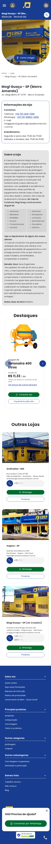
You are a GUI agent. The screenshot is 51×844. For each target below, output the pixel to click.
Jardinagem (10, 744)
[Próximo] (42, 363)
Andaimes (9, 715)
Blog (7, 790)
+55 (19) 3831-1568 (25, 114)
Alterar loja (7, 16)
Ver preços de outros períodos (22, 384)
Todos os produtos (13, 728)
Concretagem (11, 724)
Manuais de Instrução (15, 691)
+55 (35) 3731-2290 (25, 483)
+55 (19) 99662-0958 (28, 117)
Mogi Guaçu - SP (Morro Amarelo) (21, 13)
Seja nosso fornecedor (15, 687)
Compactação (11, 720)
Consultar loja (25, 394)
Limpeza (9, 748)
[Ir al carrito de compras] (46, 5)
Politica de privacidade (15, 695)
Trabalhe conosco (13, 782)
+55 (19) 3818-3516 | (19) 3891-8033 (28, 638)
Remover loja (20, 16)
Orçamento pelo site (24, 401)
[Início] (27, 5)
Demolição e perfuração (16, 765)
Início (4, 73)
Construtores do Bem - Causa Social (21, 699)
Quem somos (11, 683)
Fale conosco (10, 786)
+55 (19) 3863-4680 (26, 560)
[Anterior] (8, 363)
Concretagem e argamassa (17, 761)
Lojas (12, 73)
